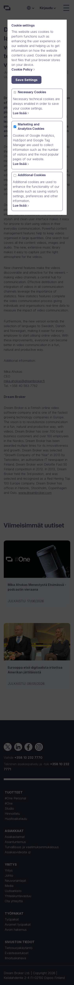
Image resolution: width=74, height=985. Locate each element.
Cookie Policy (22, 69)
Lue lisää (20, 113)
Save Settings (26, 80)
